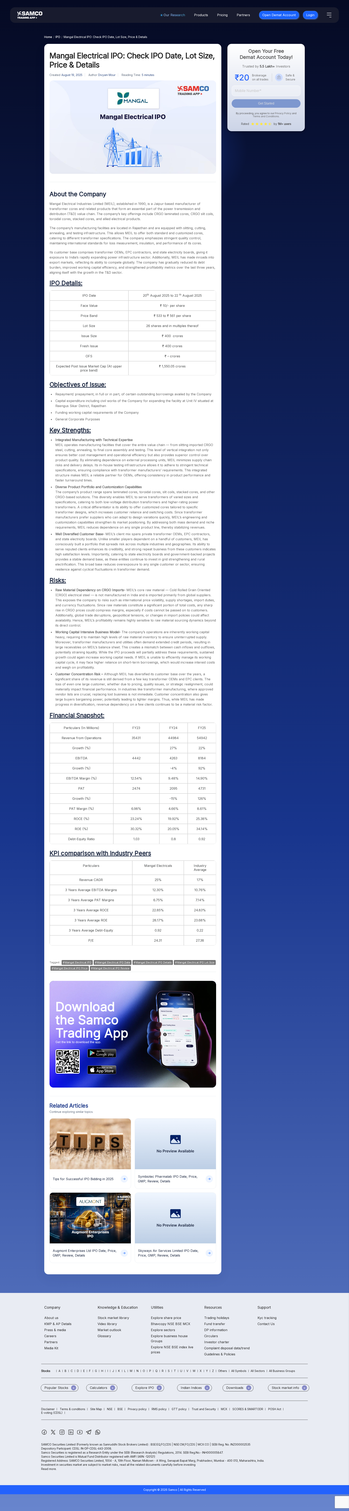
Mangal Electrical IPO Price (71, 968)
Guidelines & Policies (219, 1354)
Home (48, 37)
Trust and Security (204, 1409)
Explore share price (166, 1318)
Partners (243, 15)
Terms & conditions (72, 1409)
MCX (224, 1409)
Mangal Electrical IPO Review (111, 968)
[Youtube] (80, 1434)
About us (51, 1318)
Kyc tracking (267, 1318)
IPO (58, 37)
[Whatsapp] (98, 1434)
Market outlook (109, 1330)
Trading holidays (216, 1318)
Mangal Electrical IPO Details (154, 962)
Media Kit (51, 1348)
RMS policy (159, 1409)
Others (222, 1371)
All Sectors (258, 1371)
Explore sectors (163, 1330)
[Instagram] (62, 1434)
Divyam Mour (107, 75)
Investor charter (216, 1342)
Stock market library (113, 1318)
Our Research (174, 15)
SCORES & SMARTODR (247, 1409)
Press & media (55, 1330)
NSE (109, 1409)
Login (310, 15)
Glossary (104, 1336)
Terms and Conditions (266, 116)
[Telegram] (89, 1434)
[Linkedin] (71, 1434)
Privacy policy (137, 1409)
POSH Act (274, 1409)
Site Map (96, 1409)
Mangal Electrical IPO (78, 962)
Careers (50, 1336)
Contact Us (266, 1324)
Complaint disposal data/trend (227, 1348)
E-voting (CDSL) (52, 1412)
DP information (215, 1330)
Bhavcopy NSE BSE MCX (170, 1324)
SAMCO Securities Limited (58, 1444)
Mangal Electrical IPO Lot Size (195, 962)
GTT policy (179, 1409)
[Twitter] (53, 1434)
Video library (107, 1324)
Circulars (211, 1336)
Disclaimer (48, 1409)
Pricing (222, 15)
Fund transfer (214, 1324)
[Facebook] (44, 1434)
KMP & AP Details (57, 1324)
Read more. (49, 1469)
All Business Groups (282, 1371)
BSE (120, 1409)
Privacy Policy (283, 113)
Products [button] (201, 15)
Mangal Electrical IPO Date (113, 962)
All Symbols (238, 1371)
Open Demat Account (279, 15)
